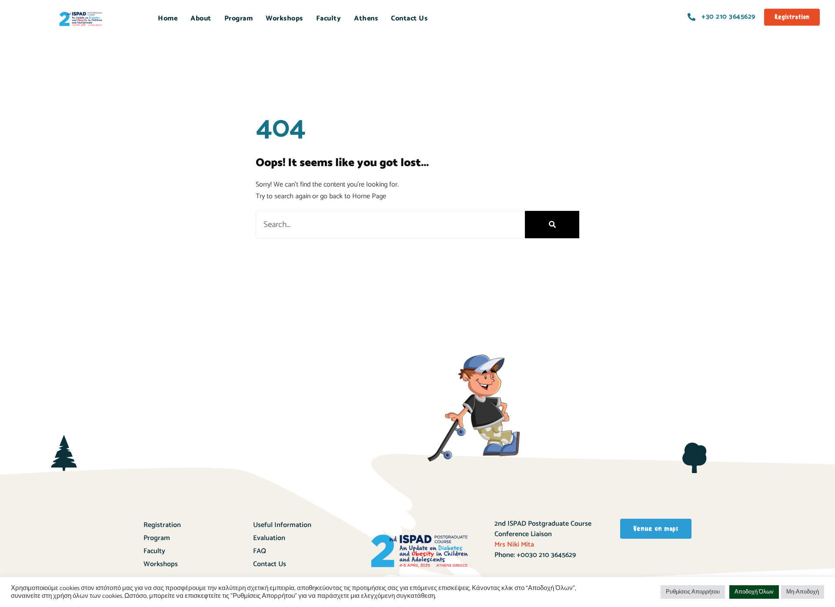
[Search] (552, 224)
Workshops (161, 564)
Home (167, 18)
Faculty (328, 18)
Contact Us (409, 18)
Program (238, 18)
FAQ (259, 551)
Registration (162, 525)
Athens (366, 18)
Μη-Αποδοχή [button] (802, 592)
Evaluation (269, 538)
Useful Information (282, 525)
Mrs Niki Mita (514, 544)
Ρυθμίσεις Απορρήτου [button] (693, 592)
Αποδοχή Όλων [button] (754, 592)
